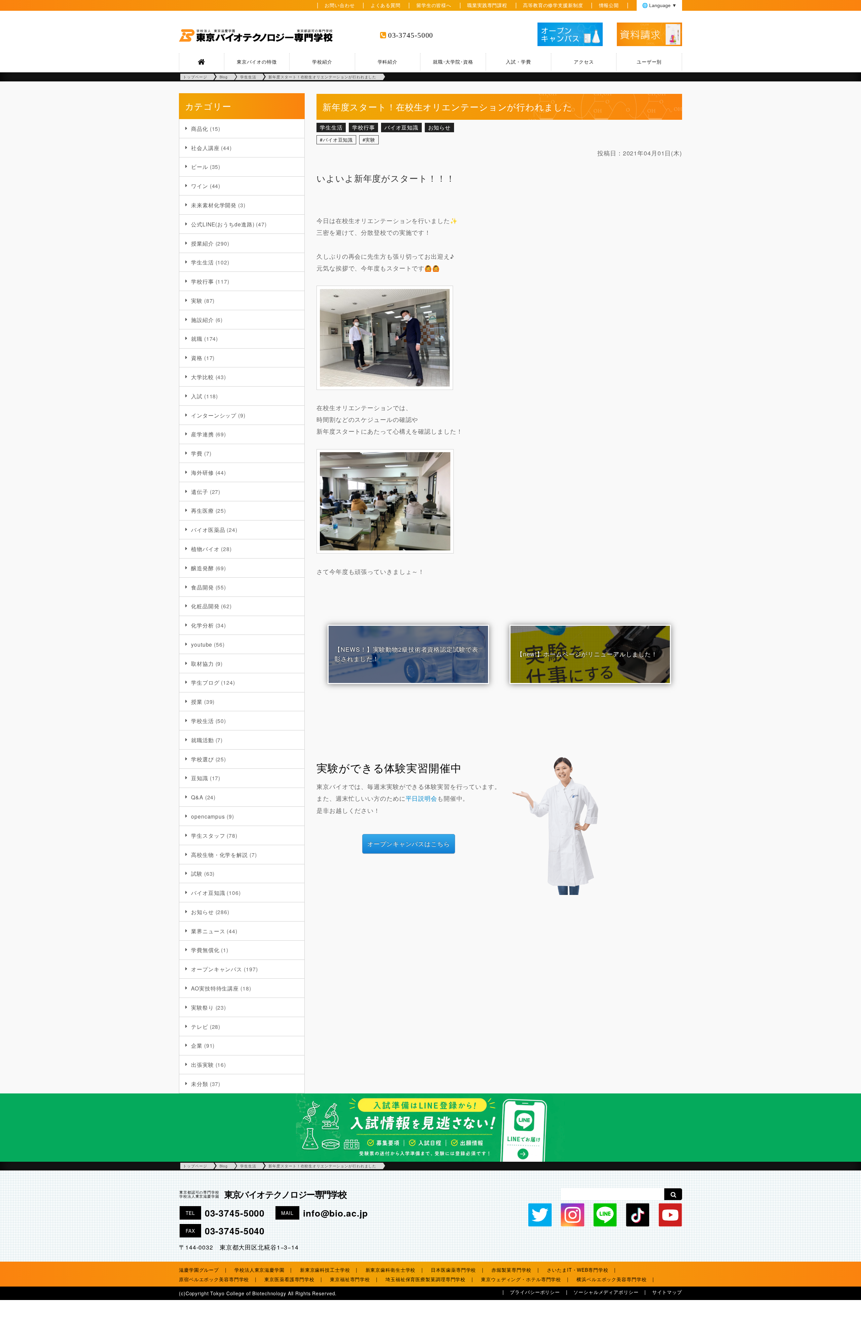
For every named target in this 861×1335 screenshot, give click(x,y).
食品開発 (202, 587)
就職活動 (202, 740)
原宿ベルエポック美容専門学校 (214, 1279)
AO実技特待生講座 (215, 988)
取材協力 (202, 663)
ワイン (199, 185)
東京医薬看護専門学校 (289, 1279)
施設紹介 (202, 319)
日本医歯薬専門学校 (453, 1269)
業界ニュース (208, 931)
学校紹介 (322, 61)
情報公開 (609, 5)
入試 (196, 396)
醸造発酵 (202, 568)
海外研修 (202, 472)
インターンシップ (213, 415)
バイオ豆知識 (208, 892)
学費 (196, 453)
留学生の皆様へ (433, 5)
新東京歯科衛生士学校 (391, 1269)
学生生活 (202, 262)
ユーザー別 (649, 61)
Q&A (197, 797)
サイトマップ (667, 1292)
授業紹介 (202, 243)
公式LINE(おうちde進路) (222, 224)
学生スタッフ (208, 835)
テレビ (199, 1026)
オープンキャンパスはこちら (408, 843)
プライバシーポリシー (535, 1292)
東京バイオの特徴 (257, 61)
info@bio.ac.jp (335, 1212)
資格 (196, 357)
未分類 (199, 1083)
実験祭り (202, 1007)
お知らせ (202, 911)
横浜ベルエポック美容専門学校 (611, 1279)
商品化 (199, 128)
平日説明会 (421, 798)
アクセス (584, 61)
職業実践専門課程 (487, 5)
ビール (199, 166)
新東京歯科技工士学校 (325, 1269)
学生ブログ (205, 682)
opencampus (208, 816)
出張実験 (202, 1064)
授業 (196, 701)
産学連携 (202, 434)
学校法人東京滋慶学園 (259, 1269)
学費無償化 (205, 949)
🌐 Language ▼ (659, 5)
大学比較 (202, 377)
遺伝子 (199, 491)
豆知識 (199, 778)
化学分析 (202, 625)
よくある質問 (386, 5)
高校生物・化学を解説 (219, 854)
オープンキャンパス (216, 969)
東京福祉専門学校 (350, 1279)
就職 (196, 338)
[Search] (673, 1194)
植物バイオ (205, 548)
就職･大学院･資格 (453, 61)
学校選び (202, 759)
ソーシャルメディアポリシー (605, 1292)
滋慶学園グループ (199, 1269)
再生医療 (202, 510)
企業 (196, 1045)
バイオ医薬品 (208, 529)
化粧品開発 (205, 606)
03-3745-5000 (411, 35)
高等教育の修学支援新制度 (553, 5)
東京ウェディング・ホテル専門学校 (521, 1279)
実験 (196, 300)
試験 (196, 873)
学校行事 (202, 281)
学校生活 (202, 720)
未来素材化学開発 (213, 205)
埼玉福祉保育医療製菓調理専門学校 (425, 1279)
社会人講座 (205, 147)
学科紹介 (388, 61)
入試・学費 (518, 61)
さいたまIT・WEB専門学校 (577, 1269)
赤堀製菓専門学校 (511, 1269)
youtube (201, 644)
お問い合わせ (339, 5)
